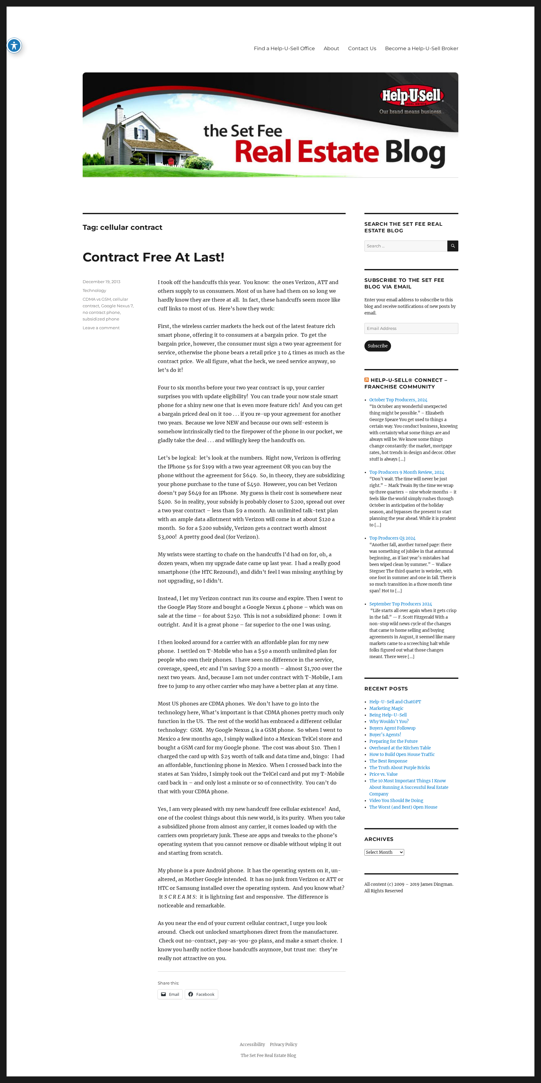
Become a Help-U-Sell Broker (421, 48)
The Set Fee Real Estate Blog (268, 1055)
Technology (94, 290)
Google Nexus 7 (117, 305)
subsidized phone (101, 318)
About (331, 48)
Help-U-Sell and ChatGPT (395, 702)
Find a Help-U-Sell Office (284, 48)
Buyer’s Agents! (385, 734)
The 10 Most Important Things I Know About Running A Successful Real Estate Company (408, 787)
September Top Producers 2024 (400, 604)
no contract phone (101, 312)
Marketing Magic (386, 708)
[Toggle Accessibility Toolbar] (14, 45)
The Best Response (388, 761)
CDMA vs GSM (97, 299)
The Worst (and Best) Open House (403, 807)
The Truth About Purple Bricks (399, 767)
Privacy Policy (283, 1044)
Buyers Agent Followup (392, 728)
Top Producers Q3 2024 (392, 538)
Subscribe (378, 346)
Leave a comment (101, 327)
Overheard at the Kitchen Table (400, 748)
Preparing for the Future (393, 741)
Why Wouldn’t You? (389, 721)
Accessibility (252, 1044)
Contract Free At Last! (153, 257)
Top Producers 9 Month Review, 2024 (406, 472)
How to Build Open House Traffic (402, 754)
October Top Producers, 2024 (398, 400)
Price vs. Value (383, 774)
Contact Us (362, 48)
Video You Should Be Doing (396, 800)
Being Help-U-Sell (388, 715)
